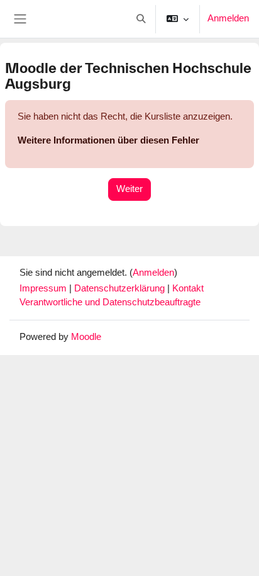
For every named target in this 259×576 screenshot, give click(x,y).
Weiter (129, 189)
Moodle (86, 337)
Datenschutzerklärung (120, 288)
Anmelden (228, 18)
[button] (141, 19)
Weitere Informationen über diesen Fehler (108, 140)
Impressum (44, 288)
